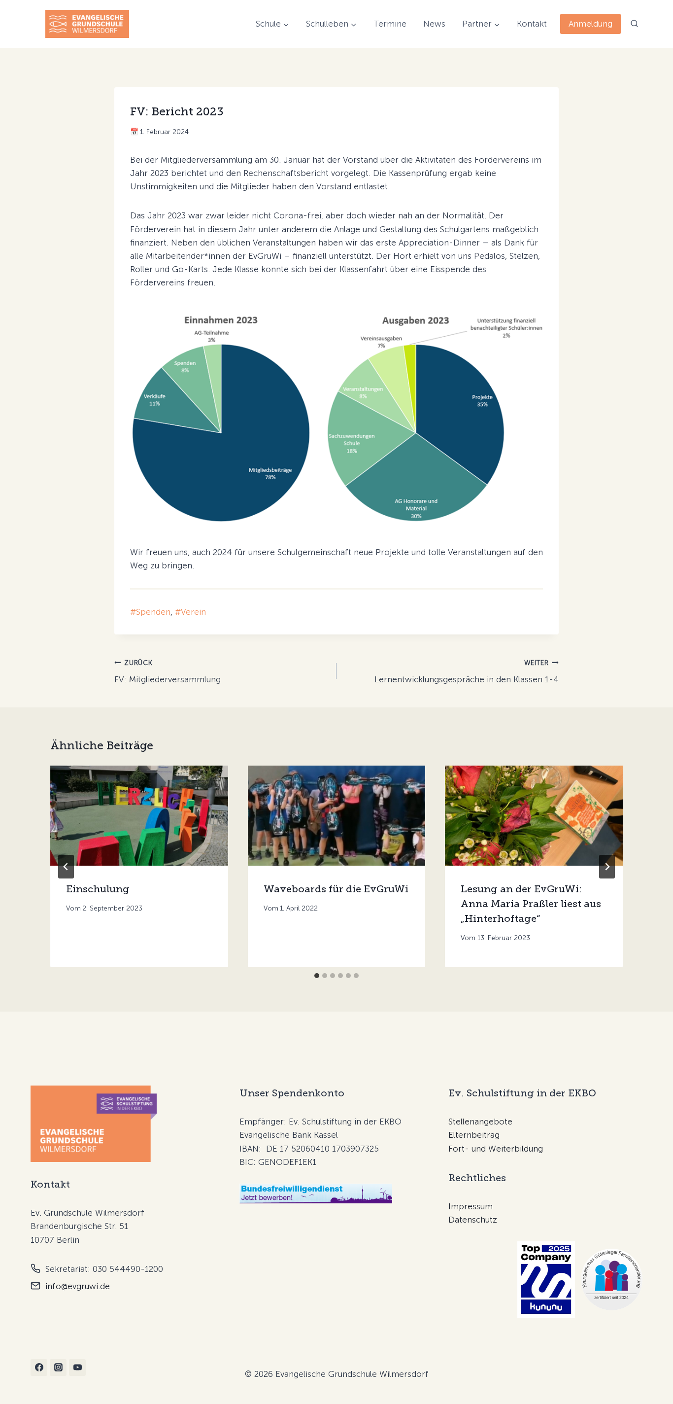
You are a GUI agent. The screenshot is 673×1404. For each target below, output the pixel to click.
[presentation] (139, 816)
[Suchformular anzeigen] (634, 24)
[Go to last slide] (66, 866)
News (434, 24)
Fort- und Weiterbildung (495, 1149)
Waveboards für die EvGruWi (336, 889)
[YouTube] (77, 1367)
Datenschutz (472, 1220)
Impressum (470, 1206)
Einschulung (98, 889)
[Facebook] (39, 1367)
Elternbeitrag (474, 1135)
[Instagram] (58, 1367)
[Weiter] (607, 866)
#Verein (190, 612)
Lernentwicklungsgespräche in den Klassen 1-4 (466, 672)
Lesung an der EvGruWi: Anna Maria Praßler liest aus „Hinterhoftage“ (531, 903)
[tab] (316, 975)
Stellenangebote (480, 1121)
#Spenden (150, 612)
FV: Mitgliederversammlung (167, 672)
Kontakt (532, 24)
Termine (389, 24)
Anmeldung (590, 24)
